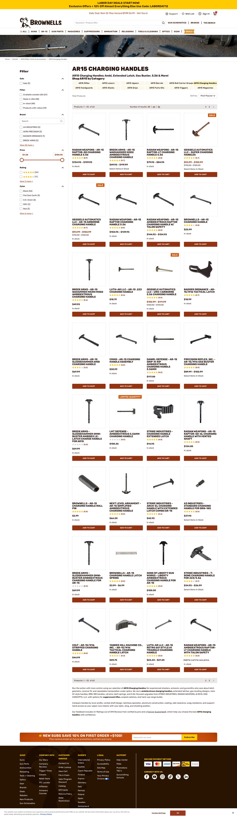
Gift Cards (63, 790)
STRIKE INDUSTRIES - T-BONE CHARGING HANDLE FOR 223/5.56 (199, 575)
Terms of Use (103, 772)
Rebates (23, 795)
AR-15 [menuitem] (44, 31)
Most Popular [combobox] (207, 96)
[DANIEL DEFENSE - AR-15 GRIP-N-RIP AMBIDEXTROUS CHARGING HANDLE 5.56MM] (163, 339)
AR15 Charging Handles (205, 83)
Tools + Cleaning (27, 775)
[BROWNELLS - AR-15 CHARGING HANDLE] (200, 199)
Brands (23, 787)
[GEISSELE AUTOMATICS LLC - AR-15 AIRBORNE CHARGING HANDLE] (89, 199)
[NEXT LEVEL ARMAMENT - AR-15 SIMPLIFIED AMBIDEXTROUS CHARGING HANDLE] (126, 483)
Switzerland (83, 806)
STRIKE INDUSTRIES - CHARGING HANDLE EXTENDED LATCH (160, 434)
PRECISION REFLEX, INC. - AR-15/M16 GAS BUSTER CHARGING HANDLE (199, 361)
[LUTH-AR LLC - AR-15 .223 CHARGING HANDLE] (126, 269)
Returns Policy (65, 794)
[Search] (163, 22)
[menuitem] (24, 31)
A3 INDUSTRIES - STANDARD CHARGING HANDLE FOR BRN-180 (197, 506)
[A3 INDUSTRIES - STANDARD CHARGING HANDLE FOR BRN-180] (200, 483)
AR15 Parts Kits (156, 88)
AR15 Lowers (108, 83)
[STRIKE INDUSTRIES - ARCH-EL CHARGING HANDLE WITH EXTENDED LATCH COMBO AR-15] (163, 483)
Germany (82, 782)
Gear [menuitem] (177, 31)
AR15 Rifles (84, 83)
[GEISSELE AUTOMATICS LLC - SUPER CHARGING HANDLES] (200, 130)
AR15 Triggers (181, 88)
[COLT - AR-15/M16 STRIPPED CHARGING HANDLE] (89, 625)
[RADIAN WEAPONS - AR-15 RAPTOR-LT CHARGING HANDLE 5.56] (163, 130)
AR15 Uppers (132, 83)
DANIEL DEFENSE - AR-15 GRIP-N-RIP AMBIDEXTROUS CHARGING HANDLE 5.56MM (162, 364)
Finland (81, 775)
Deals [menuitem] (189, 31)
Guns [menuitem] (34, 31)
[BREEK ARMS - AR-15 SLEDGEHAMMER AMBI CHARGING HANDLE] (89, 339)
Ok (178, 813)
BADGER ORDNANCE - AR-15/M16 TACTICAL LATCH (199, 290)
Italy (80, 786)
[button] (204, 14)
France (81, 778)
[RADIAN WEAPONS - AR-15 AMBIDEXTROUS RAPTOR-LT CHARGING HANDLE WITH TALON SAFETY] (200, 625)
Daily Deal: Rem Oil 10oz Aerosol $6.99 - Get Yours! (118, 13)
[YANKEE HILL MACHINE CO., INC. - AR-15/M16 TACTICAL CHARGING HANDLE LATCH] (126, 625)
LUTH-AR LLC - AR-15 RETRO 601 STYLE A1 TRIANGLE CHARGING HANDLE (160, 649)
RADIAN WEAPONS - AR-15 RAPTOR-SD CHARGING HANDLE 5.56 (88, 152)
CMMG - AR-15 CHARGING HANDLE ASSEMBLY (124, 360)
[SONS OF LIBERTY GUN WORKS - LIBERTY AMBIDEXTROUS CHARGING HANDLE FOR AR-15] (163, 553)
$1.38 (25, 155)
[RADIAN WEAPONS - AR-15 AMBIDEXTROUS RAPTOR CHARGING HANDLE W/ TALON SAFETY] (163, 199)
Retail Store (44, 778)
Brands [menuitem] (195, 23)
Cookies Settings (159, 813)
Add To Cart (89, 174)
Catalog (62, 786)
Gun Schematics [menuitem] (177, 23)
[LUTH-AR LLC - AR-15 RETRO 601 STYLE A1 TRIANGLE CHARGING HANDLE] (163, 625)
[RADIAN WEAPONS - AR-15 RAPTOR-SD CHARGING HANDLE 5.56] (89, 130)
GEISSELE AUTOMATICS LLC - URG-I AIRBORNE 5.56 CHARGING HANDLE (161, 292)
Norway (81, 790)
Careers (42, 775)
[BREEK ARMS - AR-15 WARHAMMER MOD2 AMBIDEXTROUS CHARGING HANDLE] (126, 130)
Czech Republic (85, 771)
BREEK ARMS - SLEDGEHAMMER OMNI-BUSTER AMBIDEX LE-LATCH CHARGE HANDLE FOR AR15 (87, 436)
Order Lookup (65, 767)
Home (7, 59)
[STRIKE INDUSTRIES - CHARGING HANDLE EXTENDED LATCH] (163, 411)
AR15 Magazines (205, 88)
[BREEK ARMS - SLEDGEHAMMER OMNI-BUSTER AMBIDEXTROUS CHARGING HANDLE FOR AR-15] (89, 553)
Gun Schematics (27, 803)
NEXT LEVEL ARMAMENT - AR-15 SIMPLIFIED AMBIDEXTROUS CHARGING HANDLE (125, 507)
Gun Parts (24, 764)
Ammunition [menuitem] (111, 31)
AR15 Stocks (108, 88)
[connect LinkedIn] (186, 776)
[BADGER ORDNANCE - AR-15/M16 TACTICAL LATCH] (200, 269)
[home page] (41, 23)
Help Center (122, 760)
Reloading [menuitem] (128, 31)
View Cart (63, 771)
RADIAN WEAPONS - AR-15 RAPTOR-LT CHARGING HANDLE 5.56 (162, 152)
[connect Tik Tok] (170, 776)
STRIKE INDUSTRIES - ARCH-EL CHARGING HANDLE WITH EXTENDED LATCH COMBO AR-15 (162, 507)
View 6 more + (26, 213)
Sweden (82, 802)
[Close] (233, 813)
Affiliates (43, 786)
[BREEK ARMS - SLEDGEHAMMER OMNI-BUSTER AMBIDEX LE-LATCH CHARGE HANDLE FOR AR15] (89, 411)
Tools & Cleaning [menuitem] (148, 31)
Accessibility (103, 764)
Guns (22, 760)
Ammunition (25, 768)
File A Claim (64, 775)
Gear (22, 783)
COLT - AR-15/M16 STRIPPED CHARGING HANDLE (85, 647)
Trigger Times (45, 771)
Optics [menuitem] (166, 31)
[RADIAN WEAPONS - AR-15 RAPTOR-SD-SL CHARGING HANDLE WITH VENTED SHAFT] (200, 411)
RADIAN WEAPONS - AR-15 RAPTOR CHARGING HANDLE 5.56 (125, 222)
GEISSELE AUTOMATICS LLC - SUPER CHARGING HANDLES (198, 152)
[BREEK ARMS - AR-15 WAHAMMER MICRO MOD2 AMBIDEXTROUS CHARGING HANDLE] (89, 269)
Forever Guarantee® (156, 712)
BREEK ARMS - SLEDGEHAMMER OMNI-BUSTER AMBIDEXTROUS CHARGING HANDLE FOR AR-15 (87, 578)
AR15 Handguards (84, 88)
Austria (81, 767)
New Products (26, 799)
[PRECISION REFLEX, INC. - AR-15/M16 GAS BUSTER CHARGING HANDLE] (200, 339)
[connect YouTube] (154, 776)
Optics (23, 779)
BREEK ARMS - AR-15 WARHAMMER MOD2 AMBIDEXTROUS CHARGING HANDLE (122, 153)
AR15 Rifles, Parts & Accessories (33, 59)
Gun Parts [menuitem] (58, 31)
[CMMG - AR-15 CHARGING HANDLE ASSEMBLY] (126, 339)
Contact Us (64, 763)
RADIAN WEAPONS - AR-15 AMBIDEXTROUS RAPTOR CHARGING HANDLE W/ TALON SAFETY (162, 223)
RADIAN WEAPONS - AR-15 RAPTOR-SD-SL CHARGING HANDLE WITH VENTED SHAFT (200, 435)
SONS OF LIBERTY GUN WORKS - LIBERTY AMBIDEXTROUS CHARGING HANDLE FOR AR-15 (161, 578)
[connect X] (178, 776)
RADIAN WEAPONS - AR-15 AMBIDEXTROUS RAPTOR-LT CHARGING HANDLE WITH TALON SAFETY (200, 649)
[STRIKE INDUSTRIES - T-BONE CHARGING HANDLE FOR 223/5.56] (200, 553)
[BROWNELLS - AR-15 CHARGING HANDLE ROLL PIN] (89, 483)
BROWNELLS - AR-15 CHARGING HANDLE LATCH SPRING (125, 575)
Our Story (43, 760)
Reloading (24, 772)
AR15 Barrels (157, 83)
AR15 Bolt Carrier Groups (181, 83)
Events (15, 59)
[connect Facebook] (146, 776)
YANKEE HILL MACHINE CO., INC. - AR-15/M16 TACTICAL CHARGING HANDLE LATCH (126, 649)
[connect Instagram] (162, 776)
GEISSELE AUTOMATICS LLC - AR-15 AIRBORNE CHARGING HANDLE (86, 222)
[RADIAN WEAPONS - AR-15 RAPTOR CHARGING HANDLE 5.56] (126, 199)
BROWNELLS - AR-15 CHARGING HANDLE (196, 220)
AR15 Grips (132, 88)
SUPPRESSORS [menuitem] (92, 31)
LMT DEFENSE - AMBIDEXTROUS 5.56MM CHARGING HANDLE (124, 434)
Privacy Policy (103, 760)
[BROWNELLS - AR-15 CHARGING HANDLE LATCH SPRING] (126, 553)
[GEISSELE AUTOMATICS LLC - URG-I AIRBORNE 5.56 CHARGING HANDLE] (163, 269)
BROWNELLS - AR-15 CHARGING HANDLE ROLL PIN (87, 506)
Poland (81, 794)
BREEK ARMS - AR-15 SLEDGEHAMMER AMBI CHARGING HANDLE (86, 361)
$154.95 (59, 155)
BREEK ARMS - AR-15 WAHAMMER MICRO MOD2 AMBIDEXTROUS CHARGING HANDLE (87, 293)
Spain (80, 798)
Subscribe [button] (189, 737)
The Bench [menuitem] (209, 23)
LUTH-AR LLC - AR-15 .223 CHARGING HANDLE (125, 290)
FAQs (119, 764)
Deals (22, 791)
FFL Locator (44, 782)
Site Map (101, 768)
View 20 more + (27, 145)
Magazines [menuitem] (74, 31)
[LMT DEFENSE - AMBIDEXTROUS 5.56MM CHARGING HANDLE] (126, 411)
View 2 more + (26, 181)
